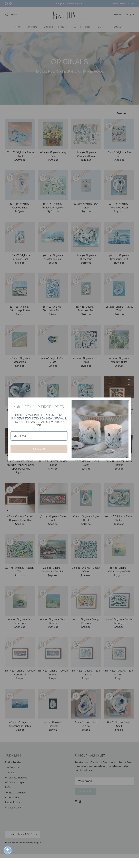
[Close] (127, 401)
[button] (7, 850)
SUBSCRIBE (39, 449)
